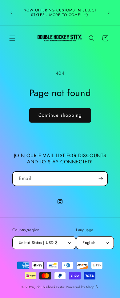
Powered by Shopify (82, 286)
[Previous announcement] (11, 12)
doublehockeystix (51, 286)
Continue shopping (60, 115)
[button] (12, 38)
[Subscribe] (100, 178)
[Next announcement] (108, 12)
